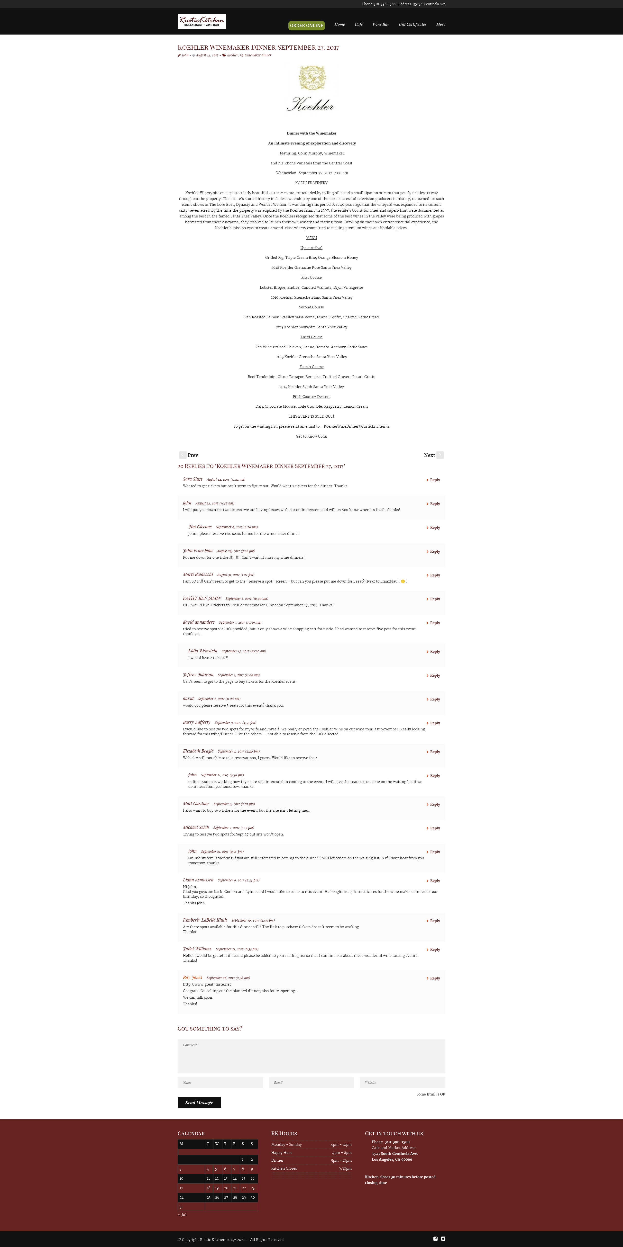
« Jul (182, 1215)
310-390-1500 (384, 4)
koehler (232, 55)
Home (340, 24)
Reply (435, 480)
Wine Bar (381, 24)
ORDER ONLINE (306, 25)
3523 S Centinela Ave (429, 4)
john (185, 55)
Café (359, 24)
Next (433, 455)
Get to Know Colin (311, 436)
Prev (189, 455)
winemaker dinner (258, 55)
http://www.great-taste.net (207, 984)
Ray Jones (192, 977)
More (440, 24)
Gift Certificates (412, 24)
